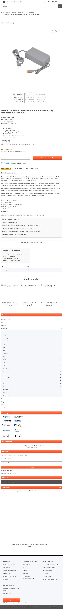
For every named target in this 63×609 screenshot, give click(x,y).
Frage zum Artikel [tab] (32, 168)
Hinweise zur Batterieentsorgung (28, 577)
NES (4, 344)
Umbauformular (47, 576)
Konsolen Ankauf (6, 319)
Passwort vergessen (6, 470)
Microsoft (3, 325)
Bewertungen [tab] (18, 168)
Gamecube (6, 341)
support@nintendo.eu (12, 258)
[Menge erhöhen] (28, 158)
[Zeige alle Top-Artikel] (60, 487)
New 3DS (5, 362)
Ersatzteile (10, 121)
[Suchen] (60, 6)
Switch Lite (6, 374)
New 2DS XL (6, 353)
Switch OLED (6, 377)
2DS (4, 350)
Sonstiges (4, 408)
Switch (4, 371)
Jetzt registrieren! (11, 473)
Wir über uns (6, 567)
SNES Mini (5, 368)
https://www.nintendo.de (14, 260)
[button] (45, 1)
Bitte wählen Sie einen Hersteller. (12, 482)
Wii (3, 383)
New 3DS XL (6, 365)
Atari (2, 322)
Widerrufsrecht (27, 581)
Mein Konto (6, 573)
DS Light (5, 335)
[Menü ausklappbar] (4, 1)
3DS (4, 356)
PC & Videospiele (5, 405)
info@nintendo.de (11, 234)
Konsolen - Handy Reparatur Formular (11, 589)
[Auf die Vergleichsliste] (54, 31)
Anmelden (31, 467)
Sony (2, 402)
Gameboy (5, 338)
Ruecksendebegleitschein (50, 579)
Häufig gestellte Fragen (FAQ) (50, 565)
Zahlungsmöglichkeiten (9, 570)
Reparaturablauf (47, 570)
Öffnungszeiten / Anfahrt (49, 567)
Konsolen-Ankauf (8, 593)
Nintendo (4, 328)
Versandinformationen (9, 576)
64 (3, 332)
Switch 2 (5, 380)
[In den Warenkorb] (2, 27)
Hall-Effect (45, 573)
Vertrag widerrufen (11, 600)
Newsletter (6, 579)
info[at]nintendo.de (21, 234)
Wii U (4, 386)
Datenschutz (26, 565)
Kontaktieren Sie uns (9, 565)
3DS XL (4, 359)
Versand (33, 144)
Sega (2, 399)
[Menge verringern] (3, 158)
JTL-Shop (54, 607)
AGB (24, 567)
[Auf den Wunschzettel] (58, 31)
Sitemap (25, 570)
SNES (4, 347)
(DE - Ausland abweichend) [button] (19, 151)
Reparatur (6, 396)
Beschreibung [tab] (6, 168)
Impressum (26, 573)
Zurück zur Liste (6, 12)
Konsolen (5, 393)
